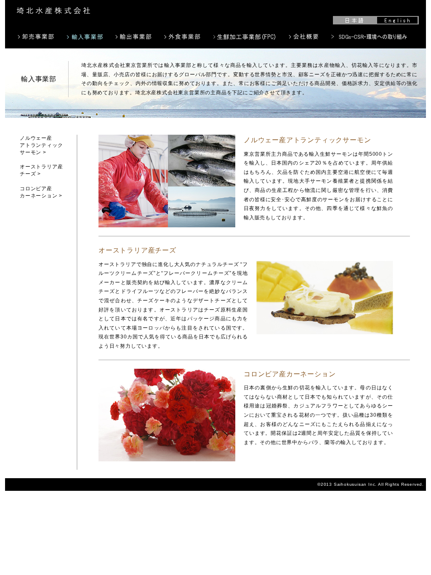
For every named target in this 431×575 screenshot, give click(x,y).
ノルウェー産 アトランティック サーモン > (41, 145)
